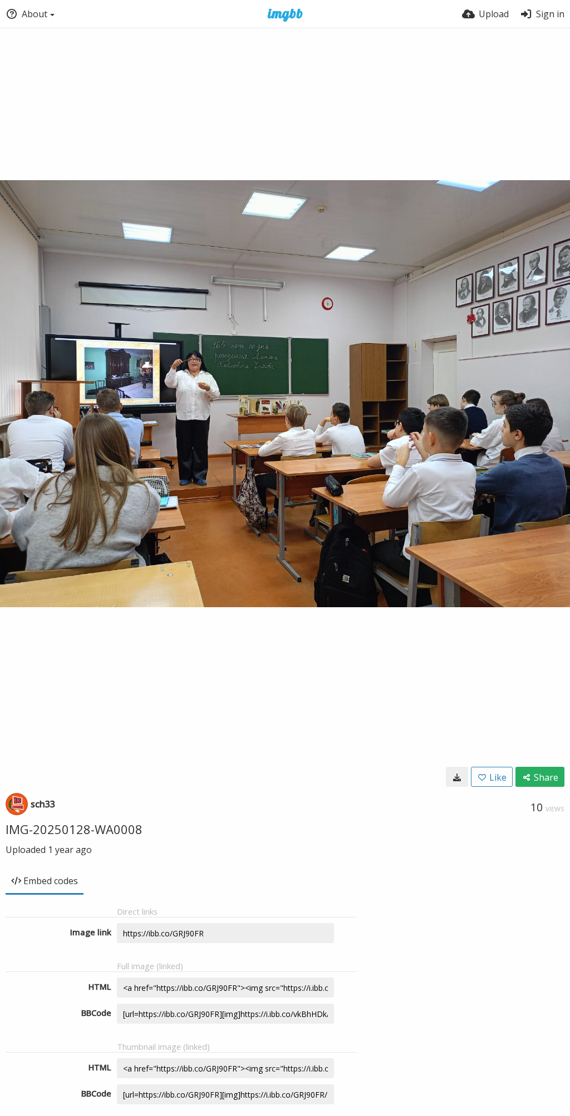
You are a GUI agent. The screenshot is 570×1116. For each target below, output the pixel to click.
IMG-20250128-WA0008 (74, 829)
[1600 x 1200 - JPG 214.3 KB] (457, 777)
